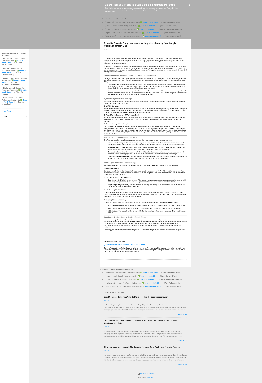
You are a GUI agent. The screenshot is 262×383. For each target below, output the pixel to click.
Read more (182, 314)
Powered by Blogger (147, 374)
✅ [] (149, 22)
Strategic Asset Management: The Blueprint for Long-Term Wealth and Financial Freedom (142, 347)
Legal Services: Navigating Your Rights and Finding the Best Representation (136, 297)
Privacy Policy (6, 111)
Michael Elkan (150, 377)
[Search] (190, 5)
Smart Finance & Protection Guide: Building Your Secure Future (140, 4)
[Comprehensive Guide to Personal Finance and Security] (124, 245)
